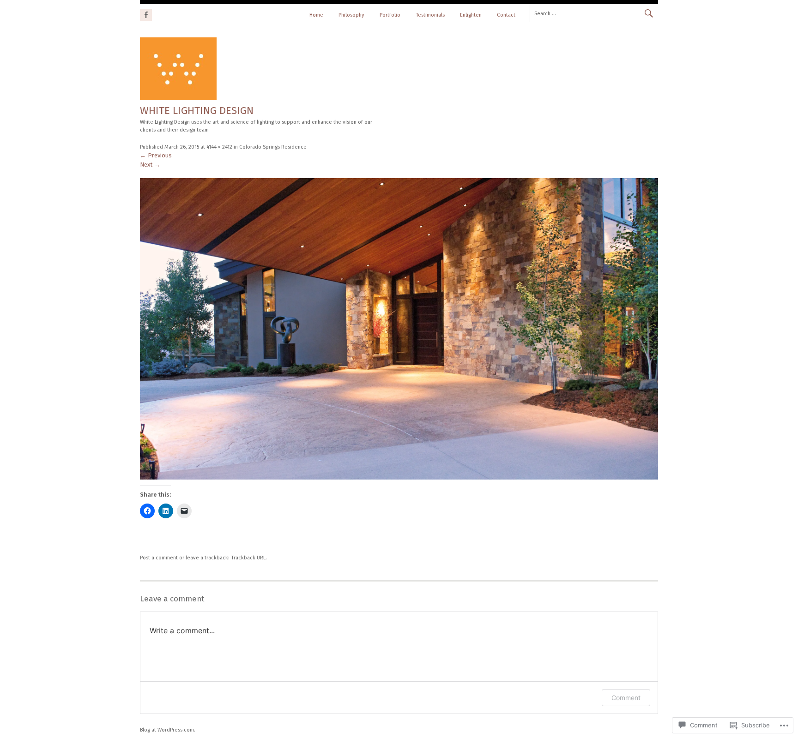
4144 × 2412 (219, 147)
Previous (156, 155)
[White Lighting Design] (178, 98)
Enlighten (471, 15)
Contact (506, 15)
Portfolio (390, 15)
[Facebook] (146, 13)
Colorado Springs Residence (273, 147)
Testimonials (430, 15)
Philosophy (351, 15)
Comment (626, 698)
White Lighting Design (197, 110)
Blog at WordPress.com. (167, 729)
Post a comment (159, 557)
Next (150, 164)
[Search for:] (593, 13)
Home (316, 15)
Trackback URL (248, 557)
